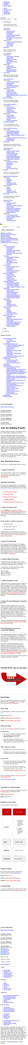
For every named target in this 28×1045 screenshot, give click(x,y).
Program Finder (10, 107)
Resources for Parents (12, 69)
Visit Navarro (10, 57)
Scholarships (10, 84)
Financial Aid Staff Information (14, 353)
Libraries (9, 119)
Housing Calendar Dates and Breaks (15, 370)
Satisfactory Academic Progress (14, 350)
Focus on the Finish (11, 341)
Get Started (9, 339)
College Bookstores (8, 975)
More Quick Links (8, 315)
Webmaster (6, 1018)
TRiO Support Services (12, 93)
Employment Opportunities (13, 209)
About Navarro (7, 21)
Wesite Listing (7, 1016)
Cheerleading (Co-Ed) (12, 184)
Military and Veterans (12, 59)
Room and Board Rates (12, 393)
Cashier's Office (10, 91)
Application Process (11, 368)
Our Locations (10, 45)
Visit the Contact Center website (12, 720)
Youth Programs (10, 140)
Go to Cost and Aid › (8, 79)
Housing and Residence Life (13, 156)
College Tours (10, 44)
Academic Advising (11, 108)
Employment (7, 1024)
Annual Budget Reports (9, 1011)
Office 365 (6, 984)
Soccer (8, 187)
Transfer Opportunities (12, 120)
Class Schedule (10, 115)
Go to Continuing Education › (11, 128)
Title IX (5, 1000)
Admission (6, 47)
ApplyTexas (6, 364)
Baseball (9, 179)
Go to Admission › (8, 53)
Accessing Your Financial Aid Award (15, 356)
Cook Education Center (12, 215)
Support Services (11, 152)
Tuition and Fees (10, 83)
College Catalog (10, 116)
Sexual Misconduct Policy (10, 998)
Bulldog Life (10, 163)
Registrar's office (5, 791)
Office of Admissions (13, 703)
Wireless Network (11, 389)
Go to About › (7, 28)
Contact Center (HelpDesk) (13, 211)
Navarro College (13, 1041)
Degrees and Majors (8, 97)
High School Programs (12, 61)
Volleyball (9, 189)
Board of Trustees (11, 36)
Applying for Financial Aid (13, 81)
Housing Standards (11, 387)
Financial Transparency (9, 1008)
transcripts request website (19, 890)
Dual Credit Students (8, 494)
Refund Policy (10, 349)
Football (8, 181)
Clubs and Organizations (12, 153)
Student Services (7, 988)
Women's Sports (7, 307)
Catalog (8, 342)
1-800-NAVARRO (5, 964)
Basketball (9, 180)
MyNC (5, 982)
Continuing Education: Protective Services (17, 137)
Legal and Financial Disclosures (11, 995)
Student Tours (7, 971)
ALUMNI (6, 4)
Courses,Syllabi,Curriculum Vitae (11, 1020)
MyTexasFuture (7, 365)
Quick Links (6, 193)
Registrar (9, 63)
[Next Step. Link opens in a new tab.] (14, 687)
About (5, 245)
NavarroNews (10, 164)
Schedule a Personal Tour (13, 360)
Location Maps (7, 970)
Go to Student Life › (8, 148)
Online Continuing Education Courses (16, 135)
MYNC (5, 8)
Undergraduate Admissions (13, 56)
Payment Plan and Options (13, 85)
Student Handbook (11, 212)
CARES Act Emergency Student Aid (15, 345)
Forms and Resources (12, 87)
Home (5, 328)
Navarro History (10, 32)
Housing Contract (11, 378)
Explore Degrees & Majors (10, 338)
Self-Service (11, 728)
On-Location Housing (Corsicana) (12, 366)
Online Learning (10, 111)
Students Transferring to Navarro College (13, 502)
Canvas (5, 987)
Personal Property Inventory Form (15, 385)
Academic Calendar (11, 117)
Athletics (6, 169)
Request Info (7, 395)
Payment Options (11, 347)
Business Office (10, 89)
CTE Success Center (11, 92)
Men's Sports (7, 299)
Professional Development (13, 132)
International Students (9, 499)
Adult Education (10, 139)
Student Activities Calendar (13, 151)
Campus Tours (7, 358)
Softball (8, 188)
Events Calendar (7, 974)
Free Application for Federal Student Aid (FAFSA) (11, 511)
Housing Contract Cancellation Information (17, 377)
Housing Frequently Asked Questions (15, 383)
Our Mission (9, 33)
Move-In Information (12, 384)
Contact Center (17, 873)
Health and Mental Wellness (13, 157)
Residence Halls (10, 392)
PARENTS (6, 3)
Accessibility (7, 1014)
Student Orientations (11, 67)
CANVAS (6, 11)
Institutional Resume (8, 1002)
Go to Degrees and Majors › (10, 104)
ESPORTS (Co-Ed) (11, 183)
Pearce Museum (10, 217)
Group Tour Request (11, 361)
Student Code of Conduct (13, 388)
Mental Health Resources (9, 996)
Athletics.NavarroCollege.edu (11, 176)
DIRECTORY (7, 13)
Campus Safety (7, 1021)
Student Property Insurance (13, 391)
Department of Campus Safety (14, 208)
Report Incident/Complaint (10, 1023)
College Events (10, 43)
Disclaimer (6, 1015)
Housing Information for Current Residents (17, 372)
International (9, 60)
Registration (9, 109)
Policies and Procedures (9, 1010)
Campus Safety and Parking (13, 159)
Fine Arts (9, 165)
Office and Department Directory (14, 41)
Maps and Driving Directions (13, 362)
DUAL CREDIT (8, 6)
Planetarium (9, 219)
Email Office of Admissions (7, 406)
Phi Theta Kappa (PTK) (12, 168)
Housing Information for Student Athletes (16, 369)
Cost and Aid (7, 72)
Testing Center (21, 590)
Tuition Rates (10, 354)
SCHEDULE (7, 12)
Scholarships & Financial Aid (10, 343)
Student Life (6, 141)
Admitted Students (8, 396)
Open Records (7, 999)
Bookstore (9, 204)
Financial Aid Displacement (10, 357)
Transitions (9, 68)
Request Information (11, 71)
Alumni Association (11, 220)
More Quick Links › (8, 200)
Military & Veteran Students (10, 496)
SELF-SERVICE (8, 9)
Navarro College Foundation (13, 216)
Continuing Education (12, 112)
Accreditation (7, 1007)
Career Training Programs (13, 133)
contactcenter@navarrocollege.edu (12, 718)
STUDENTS (7, 1)
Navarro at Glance (11, 31)
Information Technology (12, 161)
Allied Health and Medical (13, 131)
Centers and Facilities (12, 155)
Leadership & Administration (13, 35)
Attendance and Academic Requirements (16, 376)
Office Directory (7, 977)
